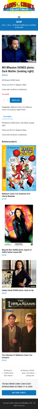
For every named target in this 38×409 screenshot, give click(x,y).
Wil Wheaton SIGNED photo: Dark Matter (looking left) (26, 373)
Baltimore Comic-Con (18, 107)
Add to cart (16, 100)
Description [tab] (7, 116)
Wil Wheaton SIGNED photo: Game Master (8, 373)
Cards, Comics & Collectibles (19, 403)
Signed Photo (21, 110)
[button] (19, 17)
